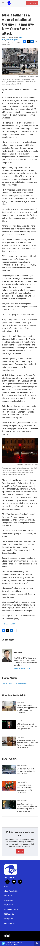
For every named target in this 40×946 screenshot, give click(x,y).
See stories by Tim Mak (23, 668)
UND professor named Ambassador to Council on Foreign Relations (27, 726)
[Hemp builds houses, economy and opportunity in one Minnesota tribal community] (9, 706)
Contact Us (8, 895)
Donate (33, 3)
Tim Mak (18, 652)
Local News (20, 702)
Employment (8, 905)
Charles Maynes (12, 40)
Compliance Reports (11, 909)
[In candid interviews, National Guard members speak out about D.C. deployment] (9, 786)
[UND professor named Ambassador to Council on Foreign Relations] (9, 724)
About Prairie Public (10, 891)
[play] (3, 943)
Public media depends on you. (20, 834)
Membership (8, 900)
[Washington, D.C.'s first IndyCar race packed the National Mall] (9, 769)
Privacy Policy (8, 918)
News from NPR (9, 624)
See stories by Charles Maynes (14, 683)
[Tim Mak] (7, 655)
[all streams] (37, 943)
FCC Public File (9, 914)
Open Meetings (9, 923)
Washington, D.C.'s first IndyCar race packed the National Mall (26, 771)
